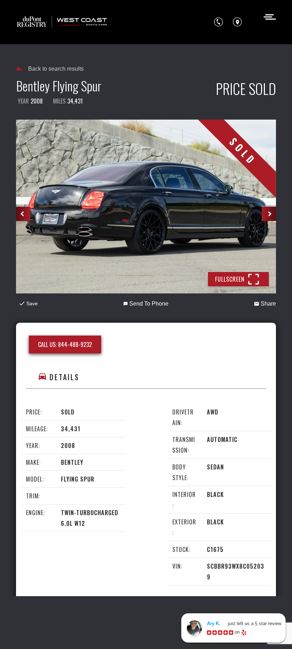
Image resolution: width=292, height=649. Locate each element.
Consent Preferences (135, 634)
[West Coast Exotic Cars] (62, 22)
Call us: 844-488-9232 (65, 344)
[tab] (146, 377)
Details (64, 377)
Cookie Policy (35, 634)
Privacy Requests (80, 634)
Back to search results (56, 69)
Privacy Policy (166, 620)
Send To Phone (148, 304)
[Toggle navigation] (267, 16)
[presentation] (23, 214)
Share (268, 304)
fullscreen (230, 279)
